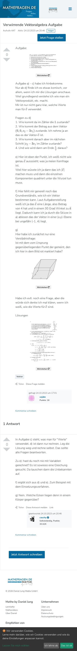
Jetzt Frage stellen (38, 54)
